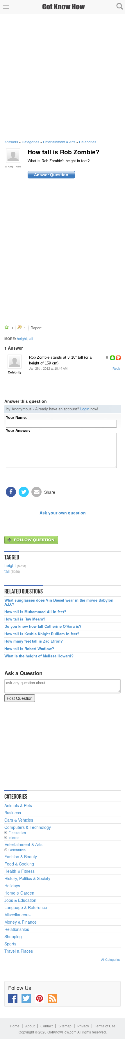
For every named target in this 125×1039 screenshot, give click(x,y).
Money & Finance (20, 922)
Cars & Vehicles (18, 820)
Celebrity (15, 372)
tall (30, 338)
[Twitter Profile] (26, 998)
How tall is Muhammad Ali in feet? (35, 612)
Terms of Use (105, 1026)
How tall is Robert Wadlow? (29, 649)
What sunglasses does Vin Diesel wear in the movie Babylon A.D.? (58, 602)
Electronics (17, 832)
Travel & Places (18, 951)
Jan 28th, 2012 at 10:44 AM (48, 368)
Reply (116, 368)
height (22, 338)
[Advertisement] (62, 76)
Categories (30, 141)
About (30, 1026)
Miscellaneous (17, 915)
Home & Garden (19, 893)
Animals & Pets (18, 805)
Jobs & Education (20, 900)
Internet (14, 837)
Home (14, 1026)
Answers (11, 141)
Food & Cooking (19, 864)
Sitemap (65, 1026)
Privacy (83, 1026)
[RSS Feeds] (52, 998)
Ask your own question (63, 513)
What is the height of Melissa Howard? (39, 656)
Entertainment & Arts (59, 141)
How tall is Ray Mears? (24, 619)
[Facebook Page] (12, 998)
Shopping (13, 936)
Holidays (12, 885)
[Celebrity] (15, 362)
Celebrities (87, 141)
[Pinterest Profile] (39, 998)
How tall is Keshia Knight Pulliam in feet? (41, 634)
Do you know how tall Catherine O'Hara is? (42, 626)
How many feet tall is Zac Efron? (33, 641)
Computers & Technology (27, 827)
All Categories (111, 959)
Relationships (16, 929)
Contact (46, 1026)
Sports (10, 944)
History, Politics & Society (27, 878)
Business (12, 813)
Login (84, 409)
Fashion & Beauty (20, 856)
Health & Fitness (19, 871)
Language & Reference (25, 907)
